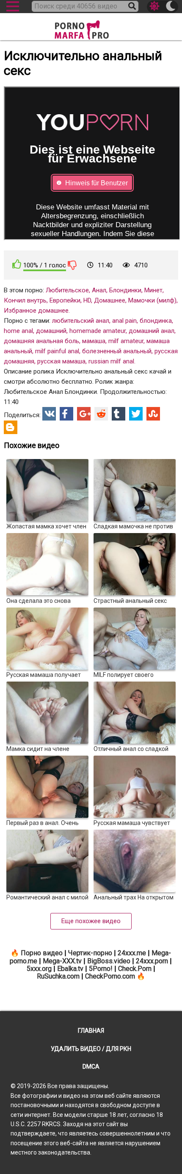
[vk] (49, 414)
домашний (51, 331)
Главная (91, 1030)
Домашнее (109, 300)
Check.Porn (135, 969)
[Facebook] (66, 414)
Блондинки (125, 290)
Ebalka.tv (70, 969)
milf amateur (125, 341)
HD (87, 300)
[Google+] (84, 414)
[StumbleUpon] (153, 414)
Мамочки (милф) (152, 300)
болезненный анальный (117, 351)
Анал (99, 290)
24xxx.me (132, 953)
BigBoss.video (108, 961)
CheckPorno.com (110, 976)
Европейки (65, 300)
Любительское (67, 290)
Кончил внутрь (25, 300)
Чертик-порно (90, 953)
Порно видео (42, 953)
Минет (153, 290)
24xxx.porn (152, 961)
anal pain (124, 320)
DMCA (91, 1066)
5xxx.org (39, 969)
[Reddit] (101, 414)
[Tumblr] (118, 414)
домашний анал (151, 331)
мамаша (93, 341)
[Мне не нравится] (72, 265)
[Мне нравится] (17, 264)
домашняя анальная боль (41, 341)
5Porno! (101, 969)
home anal (18, 331)
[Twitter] (136, 414)
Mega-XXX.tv (62, 961)
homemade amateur (97, 331)
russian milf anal (111, 361)
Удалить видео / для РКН (91, 1048)
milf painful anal (57, 351)
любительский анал (80, 320)
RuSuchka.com (58, 976)
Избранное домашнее (36, 310)
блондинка (156, 320)
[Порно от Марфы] (91, 27)
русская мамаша (61, 361)
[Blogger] (10, 427)
